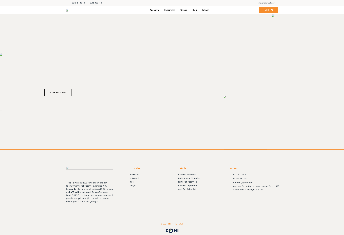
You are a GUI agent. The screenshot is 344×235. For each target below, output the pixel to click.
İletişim (205, 10)
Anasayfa (154, 10)
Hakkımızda (169, 10)
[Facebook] (240, 196)
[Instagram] (233, 196)
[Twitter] (248, 196)
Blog (194, 10)
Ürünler (183, 10)
